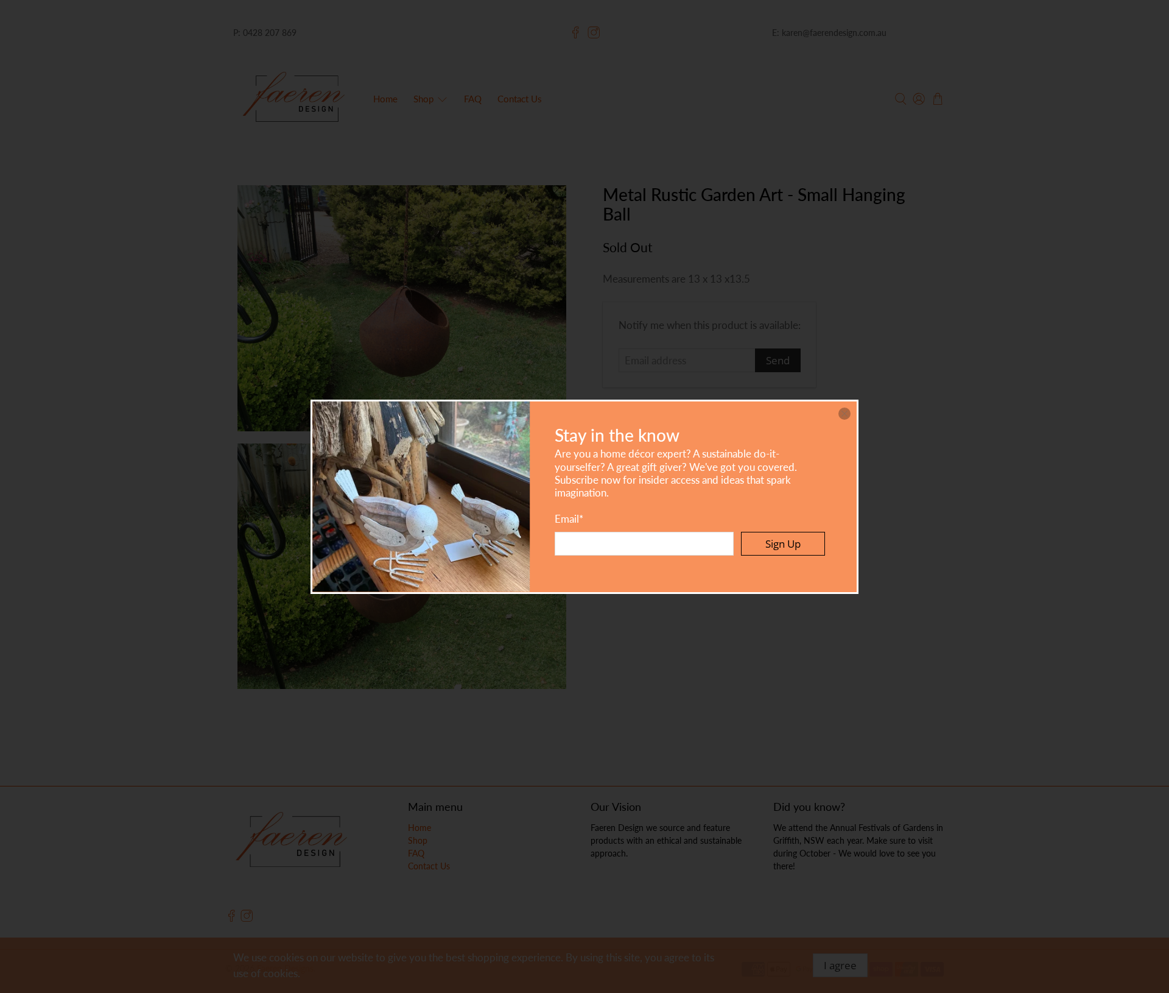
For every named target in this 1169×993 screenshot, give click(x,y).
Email (569, 518)
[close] (844, 414)
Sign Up (783, 544)
